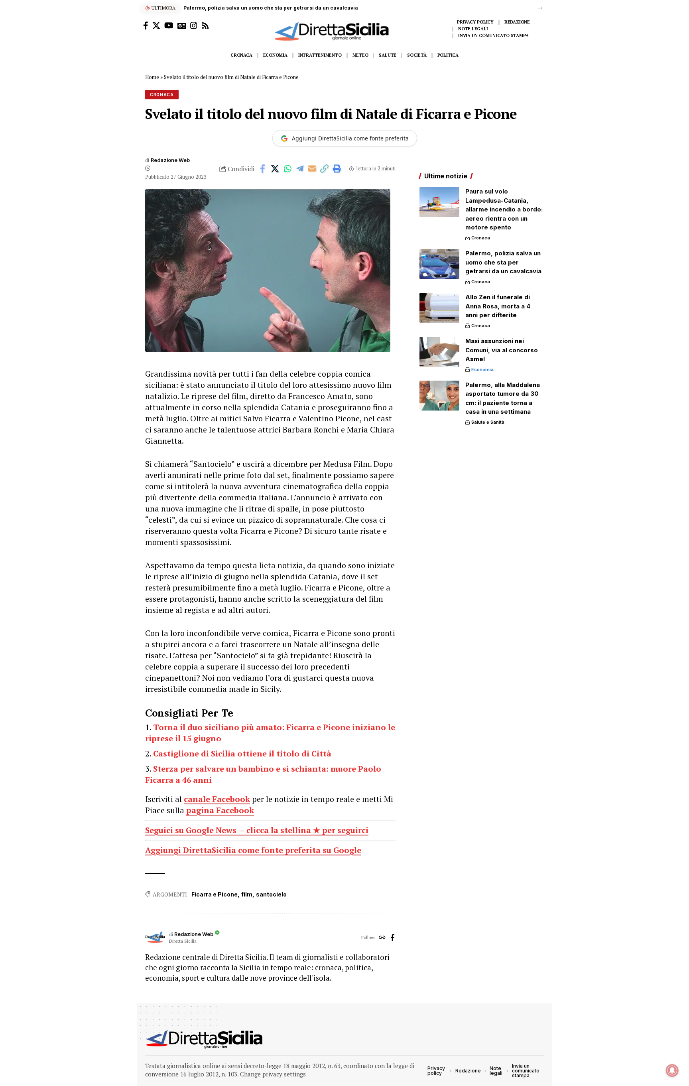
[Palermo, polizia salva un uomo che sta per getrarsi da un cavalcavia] (439, 264)
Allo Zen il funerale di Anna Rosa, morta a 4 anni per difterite (497, 306)
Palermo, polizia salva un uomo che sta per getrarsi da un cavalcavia (270, 8)
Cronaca (162, 94)
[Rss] (205, 25)
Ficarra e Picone (214, 894)
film (246, 894)
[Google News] (181, 25)
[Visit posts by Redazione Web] (155, 938)
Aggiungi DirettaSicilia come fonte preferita (350, 138)
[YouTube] (168, 25)
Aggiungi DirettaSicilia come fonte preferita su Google (253, 850)
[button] (539, 8)
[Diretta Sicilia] (204, 1039)
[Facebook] (145, 25)
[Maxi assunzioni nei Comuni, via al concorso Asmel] (439, 352)
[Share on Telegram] (299, 168)
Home (152, 77)
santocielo (271, 894)
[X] (156, 25)
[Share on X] (275, 168)
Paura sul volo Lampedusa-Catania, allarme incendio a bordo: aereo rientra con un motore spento (504, 209)
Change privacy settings (273, 1074)
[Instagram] (193, 25)
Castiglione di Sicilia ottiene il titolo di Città (242, 753)
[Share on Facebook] (262, 168)
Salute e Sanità (487, 422)
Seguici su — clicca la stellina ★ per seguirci (256, 830)
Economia (482, 369)
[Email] (312, 168)
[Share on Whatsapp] (287, 168)
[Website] (382, 938)
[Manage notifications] (672, 1070)
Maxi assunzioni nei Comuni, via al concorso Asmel (501, 350)
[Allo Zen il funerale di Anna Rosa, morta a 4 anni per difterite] (439, 308)
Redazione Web (170, 160)
